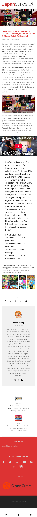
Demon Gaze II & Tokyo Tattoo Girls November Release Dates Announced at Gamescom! (18, 427)
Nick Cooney (6, 39)
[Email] (31, 301)
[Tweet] (10, 301)
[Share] (5, 301)
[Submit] (26, 301)
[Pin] (15, 301)
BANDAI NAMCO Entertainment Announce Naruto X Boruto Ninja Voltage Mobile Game (18, 407)
